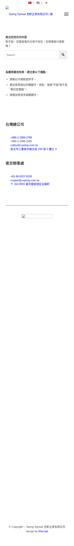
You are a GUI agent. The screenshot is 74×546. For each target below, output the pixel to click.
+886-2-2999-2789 (21, 137)
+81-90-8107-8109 (21, 176)
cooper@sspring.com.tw (24, 180)
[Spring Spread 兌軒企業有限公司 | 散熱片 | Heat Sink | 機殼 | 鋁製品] (31, 14)
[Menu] (66, 14)
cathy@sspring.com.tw (24, 145)
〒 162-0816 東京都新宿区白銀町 (30, 184)
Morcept (43, 531)
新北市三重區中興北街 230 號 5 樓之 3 (33, 149)
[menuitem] (30, 3)
